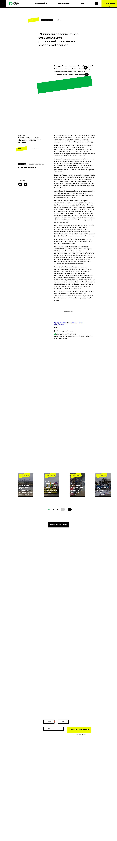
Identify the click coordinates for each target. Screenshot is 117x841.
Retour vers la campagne (27, 167)
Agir (82, 3)
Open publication (60, 323)
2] (55, 334)
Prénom (51, 721)
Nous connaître (41, 3)
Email (51, 728)
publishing (74, 323)
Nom (65, 721)
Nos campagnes (64, 3)
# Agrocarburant (36, 148)
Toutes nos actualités (58, 524)
